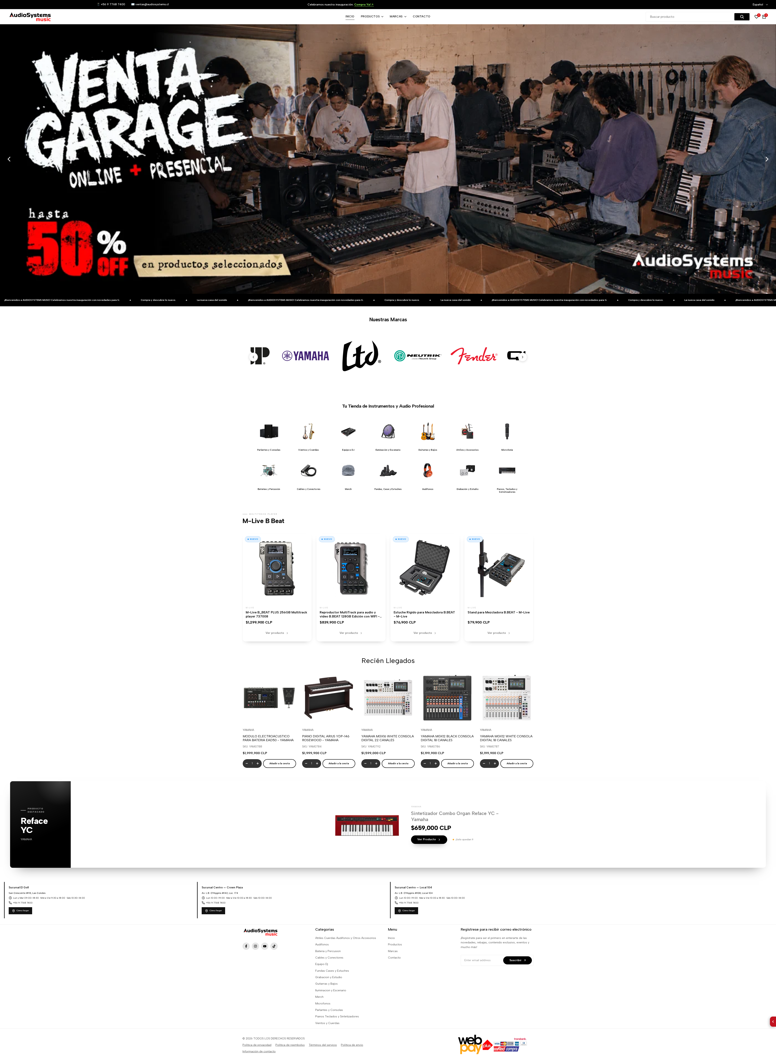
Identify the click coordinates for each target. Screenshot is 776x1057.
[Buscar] (742, 16)
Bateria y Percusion (328, 951)
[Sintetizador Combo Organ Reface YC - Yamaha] (367, 824)
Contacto (394, 957)
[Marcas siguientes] (522, 357)
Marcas (393, 951)
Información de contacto (259, 1051)
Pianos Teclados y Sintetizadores (337, 1016)
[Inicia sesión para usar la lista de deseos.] (259, 717)
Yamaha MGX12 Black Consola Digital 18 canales (447, 738)
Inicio (391, 938)
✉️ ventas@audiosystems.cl (150, 4)
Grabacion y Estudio (328, 977)
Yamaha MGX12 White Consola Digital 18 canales (506, 738)
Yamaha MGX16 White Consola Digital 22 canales (387, 738)
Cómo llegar (22, 910)
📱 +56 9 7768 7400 (111, 4)
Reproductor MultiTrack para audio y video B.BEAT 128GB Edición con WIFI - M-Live (350, 616)
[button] (269, 433)
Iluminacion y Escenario (330, 990)
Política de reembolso (290, 1045)
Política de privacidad (256, 1045)
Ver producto (275, 633)
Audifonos (322, 944)
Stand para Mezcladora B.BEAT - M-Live (499, 612)
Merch (319, 997)
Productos (395, 944)
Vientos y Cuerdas (327, 1023)
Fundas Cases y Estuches (332, 970)
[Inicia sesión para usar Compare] (269, 717)
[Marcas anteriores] (253, 357)
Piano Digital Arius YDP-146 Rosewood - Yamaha (325, 738)
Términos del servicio (323, 1045)
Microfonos (322, 1003)
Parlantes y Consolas (329, 1010)
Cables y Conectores (329, 957)
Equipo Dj (321, 964)
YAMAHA (248, 730)
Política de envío (352, 1045)
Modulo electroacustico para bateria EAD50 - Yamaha (268, 738)
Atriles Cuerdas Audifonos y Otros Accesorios (345, 938)
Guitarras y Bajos (326, 983)
